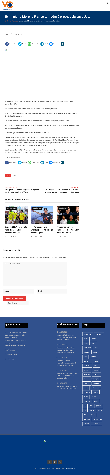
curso (95, 352)
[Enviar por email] (44, 44)
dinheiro (87, 361)
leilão (93, 388)
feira (85, 379)
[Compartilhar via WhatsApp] (34, 44)
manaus (87, 392)
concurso (87, 347)
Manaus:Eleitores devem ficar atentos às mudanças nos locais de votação (67, 376)
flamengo (94, 379)
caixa (94, 339)
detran (93, 356)
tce (85, 414)
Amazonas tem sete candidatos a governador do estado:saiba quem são (67, 363)
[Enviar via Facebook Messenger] (54, 44)
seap (100, 410)
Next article (74, 187)
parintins (87, 401)
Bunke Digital (70, 468)
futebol (86, 383)
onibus (94, 397)
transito (87, 419)
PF (85, 406)
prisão (15, 175)
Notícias (15, 21)
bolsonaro (99, 334)
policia (98, 406)
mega (96, 392)
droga (96, 361)
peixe (96, 401)
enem (96, 365)
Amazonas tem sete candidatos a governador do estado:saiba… (68, 230)
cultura (86, 352)
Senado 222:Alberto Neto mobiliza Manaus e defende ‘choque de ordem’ (66, 337)
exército (96, 374)
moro (86, 397)
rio (85, 410)
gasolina (96, 383)
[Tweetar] (22, 44)
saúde (92, 410)
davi (85, 356)
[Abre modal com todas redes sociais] (62, 44)
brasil (86, 339)
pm (91, 406)
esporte (87, 374)
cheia (86, 343)
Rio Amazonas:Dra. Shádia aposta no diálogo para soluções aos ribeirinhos (66, 350)
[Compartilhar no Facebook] (11, 44)
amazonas (88, 334)
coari (93, 343)
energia (86, 370)
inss (85, 388)
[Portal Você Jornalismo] (7, 34)
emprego (87, 365)
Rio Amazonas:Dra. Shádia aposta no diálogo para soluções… (42, 230)
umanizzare (98, 419)
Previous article (11, 187)
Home (8, 21)
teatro (93, 414)
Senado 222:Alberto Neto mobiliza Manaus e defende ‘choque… (16, 230)
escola (95, 370)
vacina (86, 423)
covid (96, 347)
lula (100, 388)
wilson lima (96, 423)
